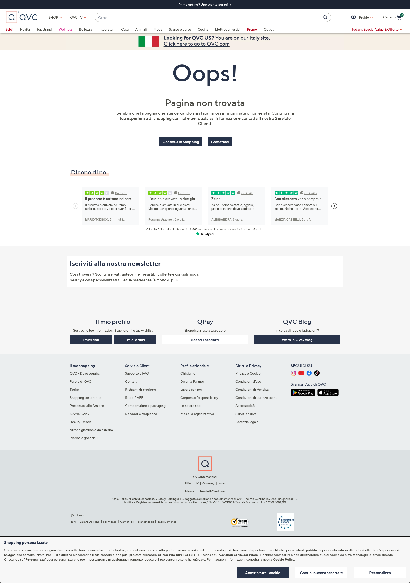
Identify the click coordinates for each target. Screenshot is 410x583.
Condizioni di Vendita (252, 389)
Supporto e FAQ (137, 373)
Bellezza (85, 29)
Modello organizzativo (197, 414)
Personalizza (380, 572)
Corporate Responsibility (199, 397)
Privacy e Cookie (248, 373)
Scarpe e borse (180, 29)
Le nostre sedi (190, 406)
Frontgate (109, 521)
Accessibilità (245, 406)
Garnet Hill (127, 521)
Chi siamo (187, 373)
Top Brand (44, 29)
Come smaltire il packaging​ (145, 406)
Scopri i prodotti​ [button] (205, 339)
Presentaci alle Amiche (87, 406)
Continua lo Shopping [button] (181, 141)
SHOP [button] (53, 17)
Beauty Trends (80, 422)
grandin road (146, 521)
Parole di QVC (80, 381)
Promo (252, 29)
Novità (25, 29)
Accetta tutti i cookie (262, 572)
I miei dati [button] (91, 339)
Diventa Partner (192, 381)
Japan (221, 483)
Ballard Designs (89, 521)
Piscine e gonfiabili (84, 438)
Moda (158, 29)
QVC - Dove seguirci (85, 373)
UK (197, 483)
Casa (125, 29)
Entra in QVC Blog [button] (297, 339)
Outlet (269, 29)
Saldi (9, 29)
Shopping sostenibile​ (85, 397)
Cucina (203, 29)
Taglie (74, 389)
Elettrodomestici (227, 29)
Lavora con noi (191, 389)
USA (188, 483)
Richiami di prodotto (140, 389)
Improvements (166, 521)
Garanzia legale (247, 422)
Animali (141, 29)
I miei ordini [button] (135, 339)
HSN (73, 521)
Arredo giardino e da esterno (91, 430)
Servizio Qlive (245, 414)
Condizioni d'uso (248, 381)
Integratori (107, 29)
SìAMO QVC (79, 414)
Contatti (131, 381)
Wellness (65, 29)
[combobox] (208, 17)
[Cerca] (326, 17)
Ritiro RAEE (134, 397)
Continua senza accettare (321, 572)
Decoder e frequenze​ (141, 414)
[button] (354, 17)
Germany (208, 483)
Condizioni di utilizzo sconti (256, 397)
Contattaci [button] (220, 141)
